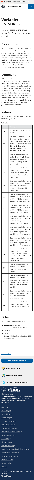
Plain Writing (5, 442)
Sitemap (4, 466)
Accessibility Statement (9, 453)
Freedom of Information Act (10, 432)
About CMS (5, 407)
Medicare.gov (6, 411)
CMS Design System (8, 425)
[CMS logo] (14, 389)
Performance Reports (8, 456)
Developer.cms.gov (8, 421)
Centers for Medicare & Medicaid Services (13, 401)
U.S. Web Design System (9, 428)
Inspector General (7, 435)
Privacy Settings (6, 463)
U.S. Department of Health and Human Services (16, 397)
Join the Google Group (16, 361)
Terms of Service (7, 460)
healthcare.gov (6, 418)
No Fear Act (5, 439)
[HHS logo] (3, 389)
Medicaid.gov (5, 414)
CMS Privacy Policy (7, 446)
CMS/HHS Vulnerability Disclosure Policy (15, 449)
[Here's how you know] (17, 2)
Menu (31, 6)
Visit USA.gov (6, 476)
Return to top (6, 354)
